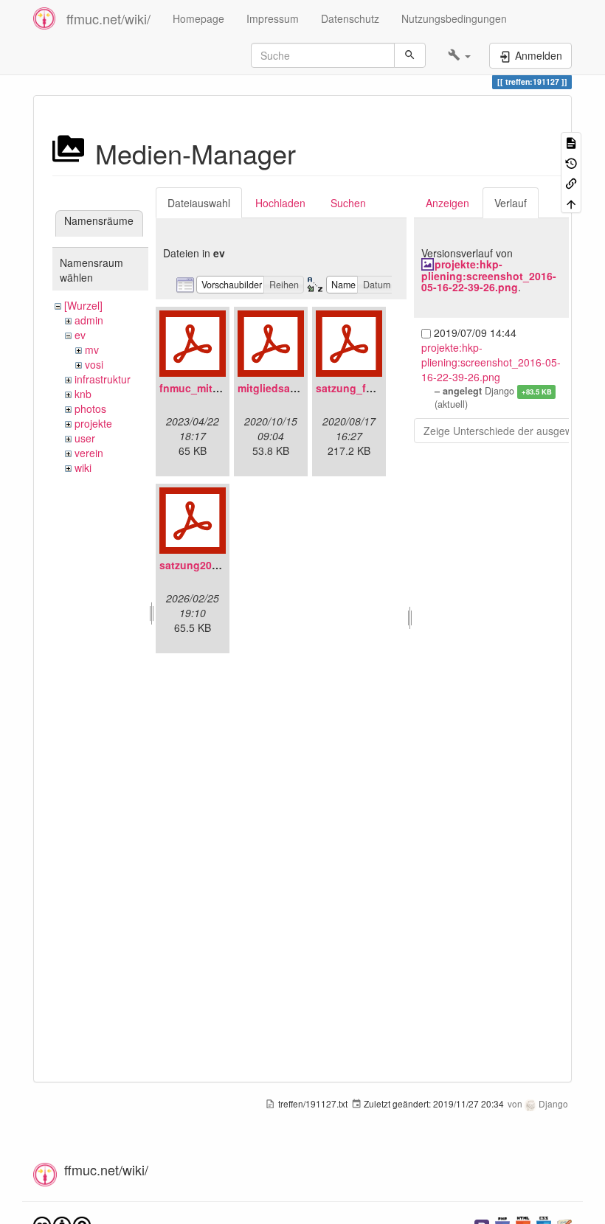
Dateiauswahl (198, 202)
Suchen (348, 202)
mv (92, 349)
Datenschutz (350, 18)
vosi (94, 364)
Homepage (198, 18)
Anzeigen (447, 202)
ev (80, 334)
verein (89, 452)
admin (89, 320)
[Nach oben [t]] (571, 202)
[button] (459, 55)
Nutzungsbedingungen (454, 18)
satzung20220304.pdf (213, 564)
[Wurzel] (83, 305)
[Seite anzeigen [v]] (571, 142)
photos (90, 408)
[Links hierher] (571, 182)
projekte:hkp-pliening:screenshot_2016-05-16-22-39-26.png (488, 275)
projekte (93, 423)
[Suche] (410, 55)
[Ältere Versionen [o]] (571, 162)
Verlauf (510, 202)
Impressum (272, 18)
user (85, 438)
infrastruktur (103, 379)
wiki (83, 467)
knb (83, 393)
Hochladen (280, 202)
